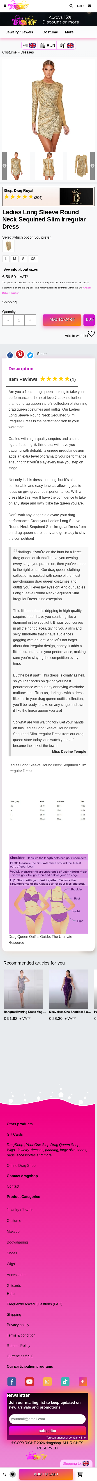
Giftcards (14, 1286)
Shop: (18, 191)
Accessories (16, 1275)
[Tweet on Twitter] (30, 353)
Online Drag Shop (21, 1165)
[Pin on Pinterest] (20, 353)
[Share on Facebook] (10, 353)
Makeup (13, 1231)
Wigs (11, 1264)
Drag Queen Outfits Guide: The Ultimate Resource (40, 939)
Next (92, 166)
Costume (50, 32)
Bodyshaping (17, 1242)
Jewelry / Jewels (19, 32)
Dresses (27, 52)
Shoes (12, 1253)
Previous (4, 166)
